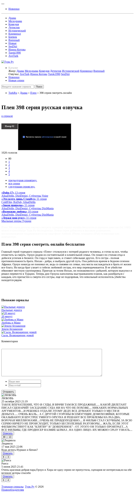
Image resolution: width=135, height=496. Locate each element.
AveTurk (13, 55)
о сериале (7, 115)
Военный (14, 40)
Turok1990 (14, 52)
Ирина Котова (16, 49)
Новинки (14, 77)
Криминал (14, 33)
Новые (12, 43)
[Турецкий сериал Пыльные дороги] (13, 306)
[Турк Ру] (7, 61)
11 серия (24, 200)
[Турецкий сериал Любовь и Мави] (12, 319)
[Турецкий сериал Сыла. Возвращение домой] (19, 332)
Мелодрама (15, 21)
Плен (33, 92)
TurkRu (12, 92)
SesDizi (12, 46)
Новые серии (16, 80)
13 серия (24, 194)
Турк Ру (29, 486)
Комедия (13, 24)
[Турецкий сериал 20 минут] (8, 313)
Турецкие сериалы (12, 486)
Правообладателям (12, 489)
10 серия (27, 213)
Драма (12, 17)
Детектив (14, 27)
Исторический (17, 30)
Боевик (12, 36)
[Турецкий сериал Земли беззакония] (13, 325)
